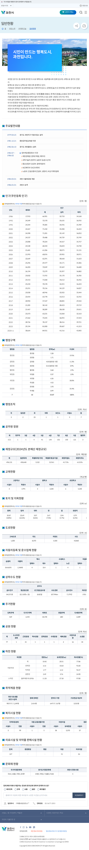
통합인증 (85, 6)
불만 (33, 789)
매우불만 (43, 789)
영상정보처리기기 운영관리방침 (56, 831)
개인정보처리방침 (36, 831)
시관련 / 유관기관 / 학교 (54, 813)
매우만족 (9, 789)
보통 (26, 789)
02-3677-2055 (50, 803)
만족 (18, 789)
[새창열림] (20, 828)
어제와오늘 (22, 29)
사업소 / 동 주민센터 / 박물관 (12, 813)
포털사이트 (4, 6)
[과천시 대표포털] (7, 12)
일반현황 (32, 29)
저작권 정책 (23, 831)
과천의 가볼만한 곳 (8, 819)
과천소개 (12, 29)
